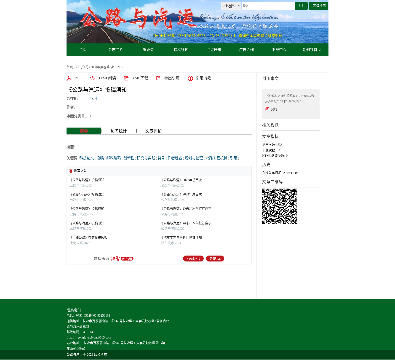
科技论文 (86, 158)
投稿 (100, 158)
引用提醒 (203, 78)
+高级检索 (318, 6)
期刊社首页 (312, 50)
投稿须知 (181, 50)
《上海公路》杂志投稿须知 (88, 237)
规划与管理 (194, 158)
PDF (78, 78)
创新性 (128, 158)
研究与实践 (146, 158)
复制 (274, 109)
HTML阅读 (106, 78)
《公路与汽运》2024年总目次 (181, 194)
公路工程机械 (216, 158)
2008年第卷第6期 (103, 67)
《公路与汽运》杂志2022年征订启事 (185, 223)
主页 (83, 50)
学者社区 (215, 258)
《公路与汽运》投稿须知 (86, 180)
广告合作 (246, 50)
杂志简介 (115, 50)
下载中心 (279, 50)
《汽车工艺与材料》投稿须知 (181, 237)
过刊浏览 (82, 67)
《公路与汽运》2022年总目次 (181, 180)
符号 (161, 158)
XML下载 (140, 78)
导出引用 (172, 78)
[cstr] (93, 99)
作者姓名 (175, 158)
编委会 (148, 50)
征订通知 (213, 50)
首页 (70, 67)
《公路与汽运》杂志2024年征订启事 (185, 209)
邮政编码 (113, 158)
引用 (233, 158)
